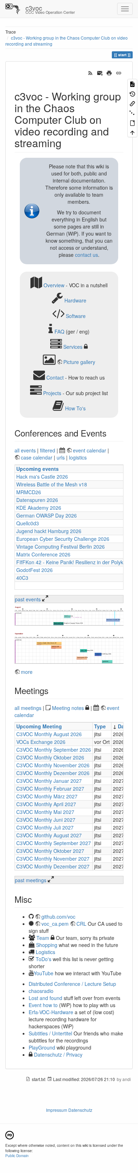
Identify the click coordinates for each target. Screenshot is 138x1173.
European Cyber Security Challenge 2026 (62, 538)
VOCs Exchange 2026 (40, 741)
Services (72, 346)
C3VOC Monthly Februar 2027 (50, 788)
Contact (55, 377)
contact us (86, 254)
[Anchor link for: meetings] (52, 690)
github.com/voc (58, 916)
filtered (47, 450)
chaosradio (41, 990)
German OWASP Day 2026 (46, 515)
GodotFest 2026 (34, 569)
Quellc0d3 (27, 523)
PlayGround (42, 1047)
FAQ (59, 331)
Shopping (46, 944)
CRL (81, 923)
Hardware (75, 300)
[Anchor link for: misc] (36, 899)
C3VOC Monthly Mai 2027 (45, 811)
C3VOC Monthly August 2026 (49, 734)
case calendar (37, 457)
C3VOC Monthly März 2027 (46, 796)
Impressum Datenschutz (69, 1110)
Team (42, 937)
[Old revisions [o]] (132, 93)
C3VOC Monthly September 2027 (53, 842)
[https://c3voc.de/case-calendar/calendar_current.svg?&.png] (69, 615)
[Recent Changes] (90, 72)
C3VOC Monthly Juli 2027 (45, 827)
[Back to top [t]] (132, 132)
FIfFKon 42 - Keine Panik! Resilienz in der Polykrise (73, 562)
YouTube (43, 973)
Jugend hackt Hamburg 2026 (48, 531)
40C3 (22, 577)
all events (25, 450)
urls (61, 457)
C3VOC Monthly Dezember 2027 (53, 866)
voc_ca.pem (55, 923)
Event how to (43, 1005)
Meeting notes (68, 707)
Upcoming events (37, 468)
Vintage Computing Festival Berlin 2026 (60, 546)
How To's (75, 408)
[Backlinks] (132, 103)
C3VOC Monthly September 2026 (53, 749)
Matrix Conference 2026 (43, 554)
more (27, 671)
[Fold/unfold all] (132, 112)
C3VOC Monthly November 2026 (53, 765)
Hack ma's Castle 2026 (42, 476)
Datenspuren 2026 (37, 499)
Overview (54, 284)
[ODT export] (132, 122)
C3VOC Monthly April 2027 (46, 804)
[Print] (109, 72)
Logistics (45, 951)
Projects (52, 392)
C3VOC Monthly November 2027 (53, 858)
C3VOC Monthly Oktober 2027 (50, 850)
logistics (78, 457)
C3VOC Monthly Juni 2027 (45, 819)
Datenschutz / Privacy (57, 1054)
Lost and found (45, 997)
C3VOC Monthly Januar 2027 (49, 780)
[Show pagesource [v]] (132, 83)
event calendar (90, 450)
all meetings (28, 707)
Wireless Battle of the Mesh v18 (51, 484)
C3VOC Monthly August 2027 (49, 835)
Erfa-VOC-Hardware (51, 1012)
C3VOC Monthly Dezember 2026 (53, 772)
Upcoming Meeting (39, 726)
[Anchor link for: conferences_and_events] (111, 432)
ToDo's (43, 959)
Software (76, 315)
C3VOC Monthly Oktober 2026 (50, 757)
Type (100, 726)
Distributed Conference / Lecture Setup (72, 983)
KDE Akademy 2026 (38, 507)
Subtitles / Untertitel (50, 1033)
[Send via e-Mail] (100, 72)
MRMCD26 (28, 492)
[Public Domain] (9, 1134)
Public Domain (17, 1155)
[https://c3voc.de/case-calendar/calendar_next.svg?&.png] (69, 648)
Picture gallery (79, 361)
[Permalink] (119, 72)
